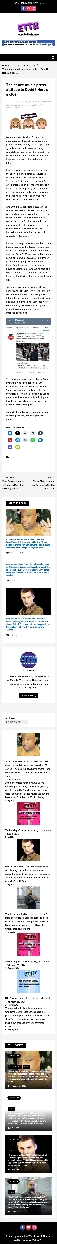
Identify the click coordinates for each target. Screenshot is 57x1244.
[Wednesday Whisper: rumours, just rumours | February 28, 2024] (28, 945)
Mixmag (31, 105)
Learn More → (28, 695)
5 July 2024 (12, 580)
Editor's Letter (15, 1067)
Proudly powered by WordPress (23, 1236)
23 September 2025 (16, 553)
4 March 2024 (15, 1211)
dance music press (19, 105)
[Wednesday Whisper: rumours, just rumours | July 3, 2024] (28, 814)
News (37, 101)
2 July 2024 (12, 635)
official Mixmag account (19, 308)
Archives (10, 718)
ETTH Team (13, 101)
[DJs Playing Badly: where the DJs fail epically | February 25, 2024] (28, 982)
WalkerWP (37, 1239)
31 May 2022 (27, 101)
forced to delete (32, 389)
